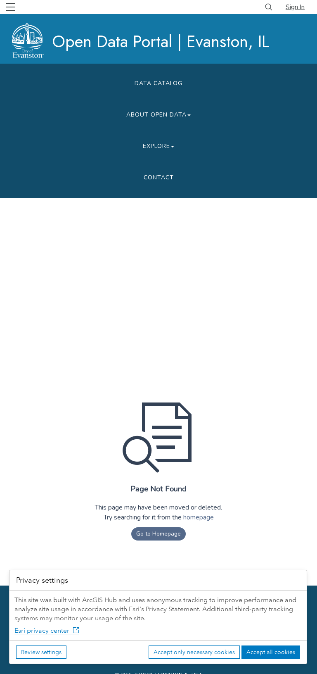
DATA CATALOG (158, 83)
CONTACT (159, 177)
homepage (198, 517)
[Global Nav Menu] (10, 7)
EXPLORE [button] (156, 146)
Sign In (295, 7)
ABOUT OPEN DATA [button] (156, 115)
